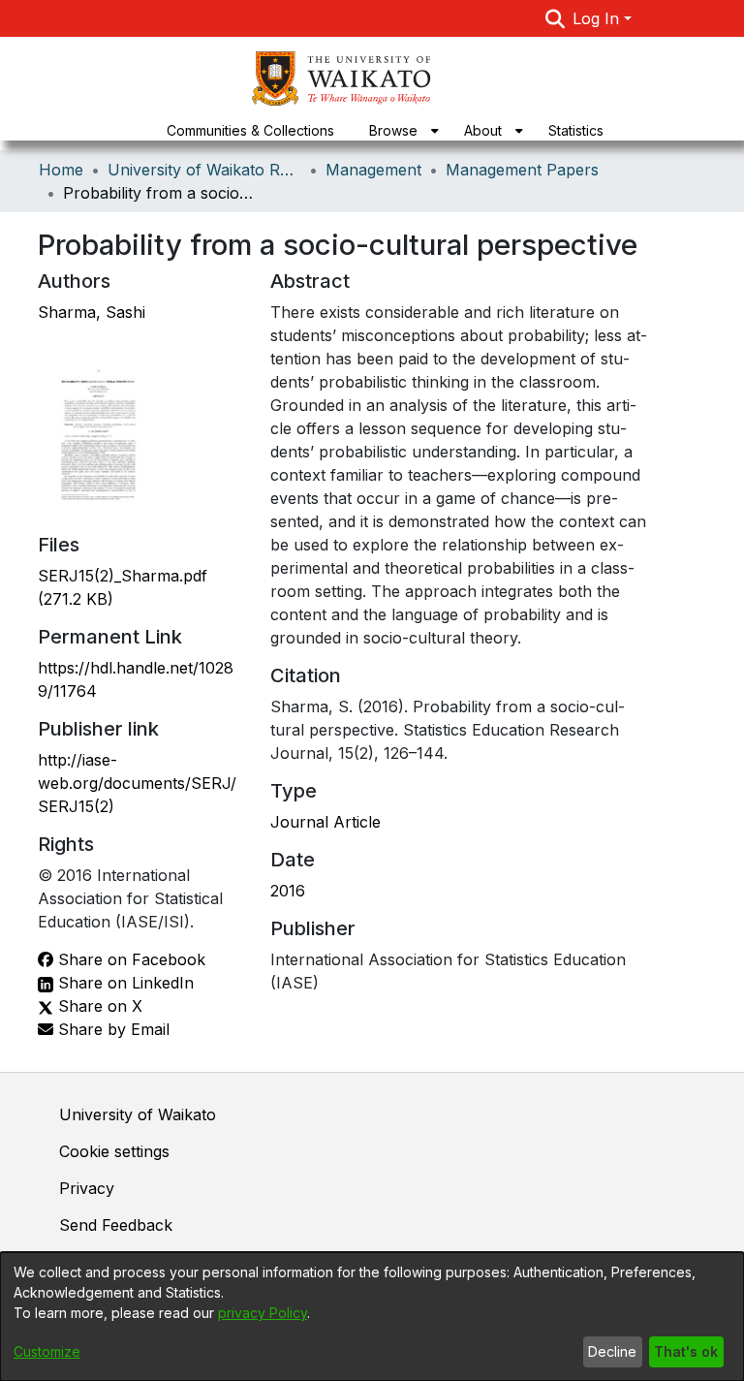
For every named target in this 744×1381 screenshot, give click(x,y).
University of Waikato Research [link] (204, 169)
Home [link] (61, 169)
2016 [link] (287, 890)
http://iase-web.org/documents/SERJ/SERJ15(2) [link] (137, 783)
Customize (47, 1351)
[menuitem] (399, 130)
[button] (555, 18)
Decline (612, 1351)
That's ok (686, 1351)
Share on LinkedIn (123, 982)
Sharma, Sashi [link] (91, 312)
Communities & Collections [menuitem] (250, 130)
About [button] (483, 130)
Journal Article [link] (325, 822)
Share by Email (111, 1029)
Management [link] (373, 169)
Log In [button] (598, 18)
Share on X (97, 1006)
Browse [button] (393, 130)
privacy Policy (262, 1312)
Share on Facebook (129, 959)
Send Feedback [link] (115, 1225)
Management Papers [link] (522, 169)
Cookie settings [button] (114, 1151)
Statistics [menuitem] (576, 130)
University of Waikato (137, 1114)
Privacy (86, 1188)
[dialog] (372, 1316)
